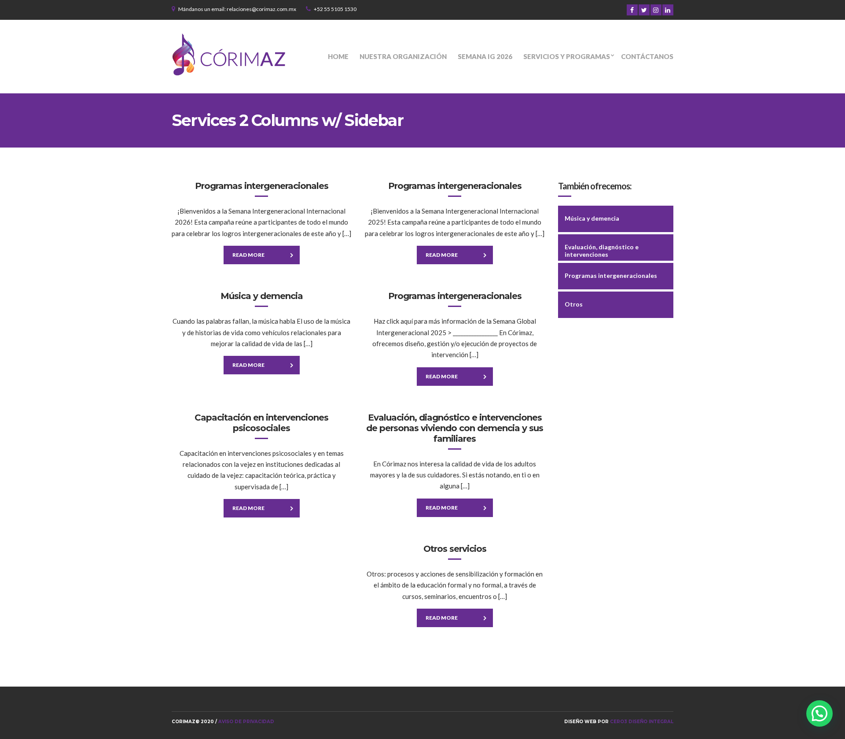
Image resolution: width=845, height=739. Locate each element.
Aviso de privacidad (246, 721)
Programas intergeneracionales (261, 186)
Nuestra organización (403, 56)
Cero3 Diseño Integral (641, 721)
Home (338, 56)
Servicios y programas (566, 56)
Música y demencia (261, 296)
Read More (248, 254)
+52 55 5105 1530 (335, 9)
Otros (574, 304)
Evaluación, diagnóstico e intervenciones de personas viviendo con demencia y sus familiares (454, 428)
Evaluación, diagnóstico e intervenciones (602, 250)
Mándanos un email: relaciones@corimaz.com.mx (237, 9)
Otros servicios (454, 548)
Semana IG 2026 (485, 56)
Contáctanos (647, 56)
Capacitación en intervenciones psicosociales (261, 422)
